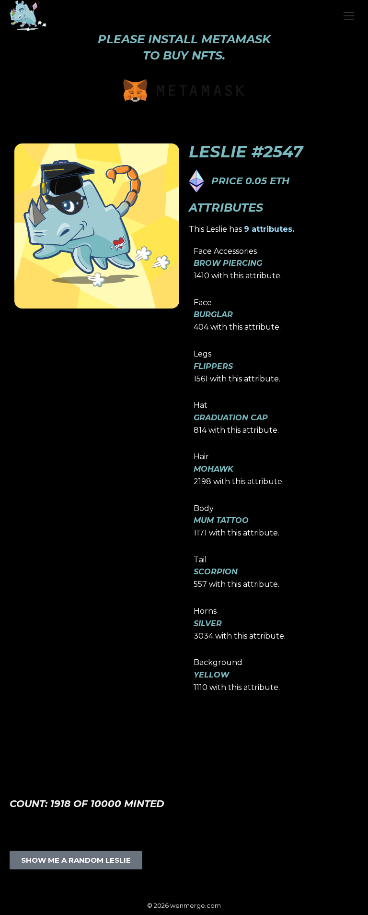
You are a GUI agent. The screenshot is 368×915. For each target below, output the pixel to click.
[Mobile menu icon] (348, 15)
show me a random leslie (76, 860)
